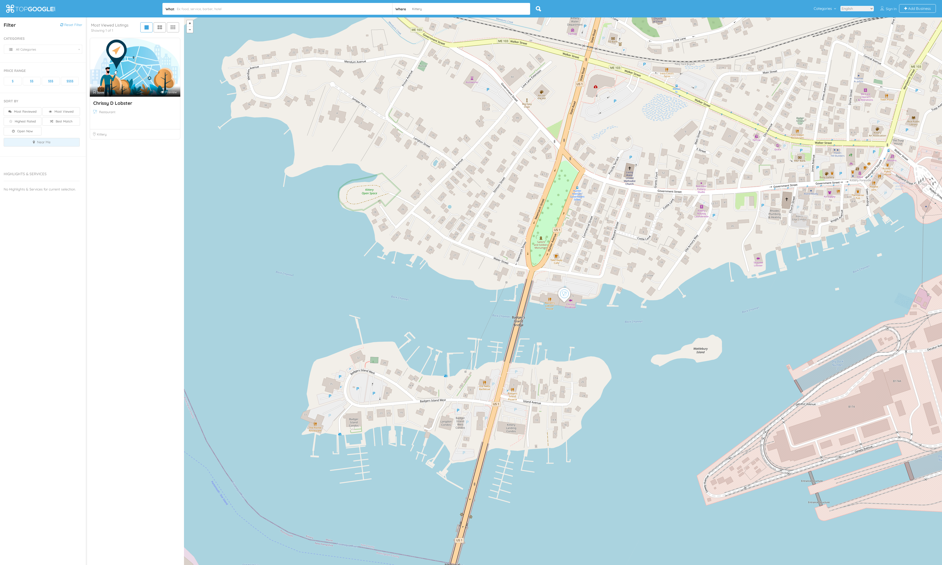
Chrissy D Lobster (112, 103)
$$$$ (69, 81)
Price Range (15, 70)
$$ (31, 81)
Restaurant (107, 112)
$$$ (50, 81)
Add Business (919, 8)
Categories (823, 8)
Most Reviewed (25, 111)
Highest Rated (25, 121)
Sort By (11, 101)
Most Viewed (63, 111)
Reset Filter (72, 25)
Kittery (101, 134)
